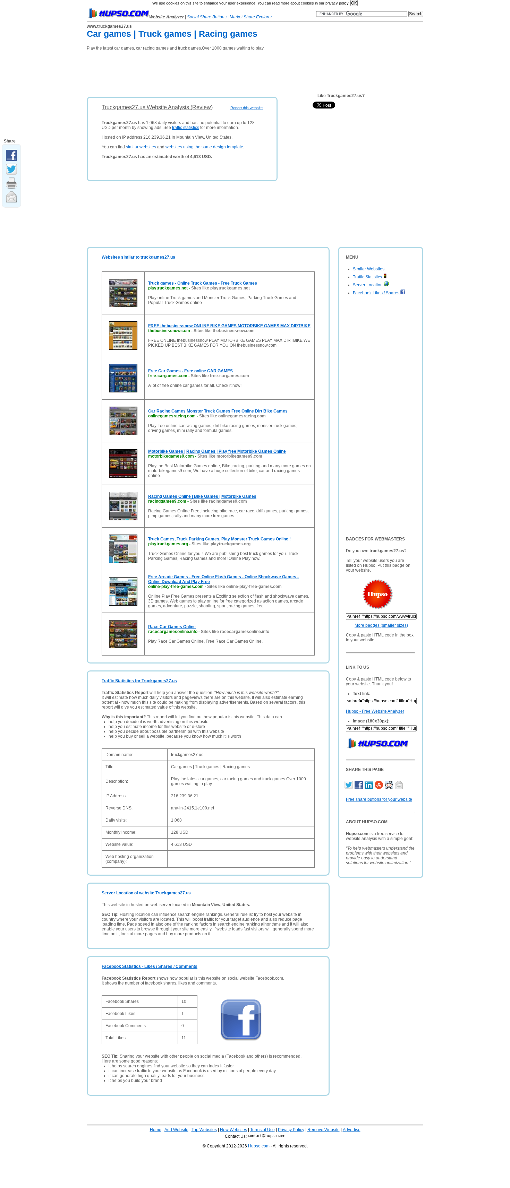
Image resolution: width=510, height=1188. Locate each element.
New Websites (233, 1129)
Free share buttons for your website (379, 799)
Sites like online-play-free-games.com (244, 586)
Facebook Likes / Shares (376, 293)
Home (155, 1129)
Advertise (351, 1129)
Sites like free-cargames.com (220, 375)
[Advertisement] (213, 71)
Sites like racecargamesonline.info (235, 631)
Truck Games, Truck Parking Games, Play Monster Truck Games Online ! (219, 539)
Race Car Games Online (172, 626)
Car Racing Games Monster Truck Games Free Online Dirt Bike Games (218, 411)
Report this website (246, 108)
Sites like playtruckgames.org (221, 543)
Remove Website (323, 1129)
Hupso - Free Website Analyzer (375, 711)
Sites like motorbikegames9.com (229, 456)
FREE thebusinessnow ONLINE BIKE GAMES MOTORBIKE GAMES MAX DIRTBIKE (229, 325)
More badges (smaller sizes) (381, 625)
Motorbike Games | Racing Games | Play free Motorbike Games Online (217, 451)
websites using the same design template (204, 147)
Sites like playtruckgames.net (220, 288)
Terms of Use (262, 1129)
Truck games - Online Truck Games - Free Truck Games (202, 283)
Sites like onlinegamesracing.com (232, 416)
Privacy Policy (291, 1129)
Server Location (368, 285)
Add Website (176, 1129)
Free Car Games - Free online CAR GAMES (190, 370)
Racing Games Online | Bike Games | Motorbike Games (202, 496)
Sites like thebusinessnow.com (224, 330)
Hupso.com (259, 1146)
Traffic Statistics (368, 277)
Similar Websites (368, 269)
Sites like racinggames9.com (218, 501)
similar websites (141, 147)
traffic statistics (185, 127)
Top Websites (204, 1129)
